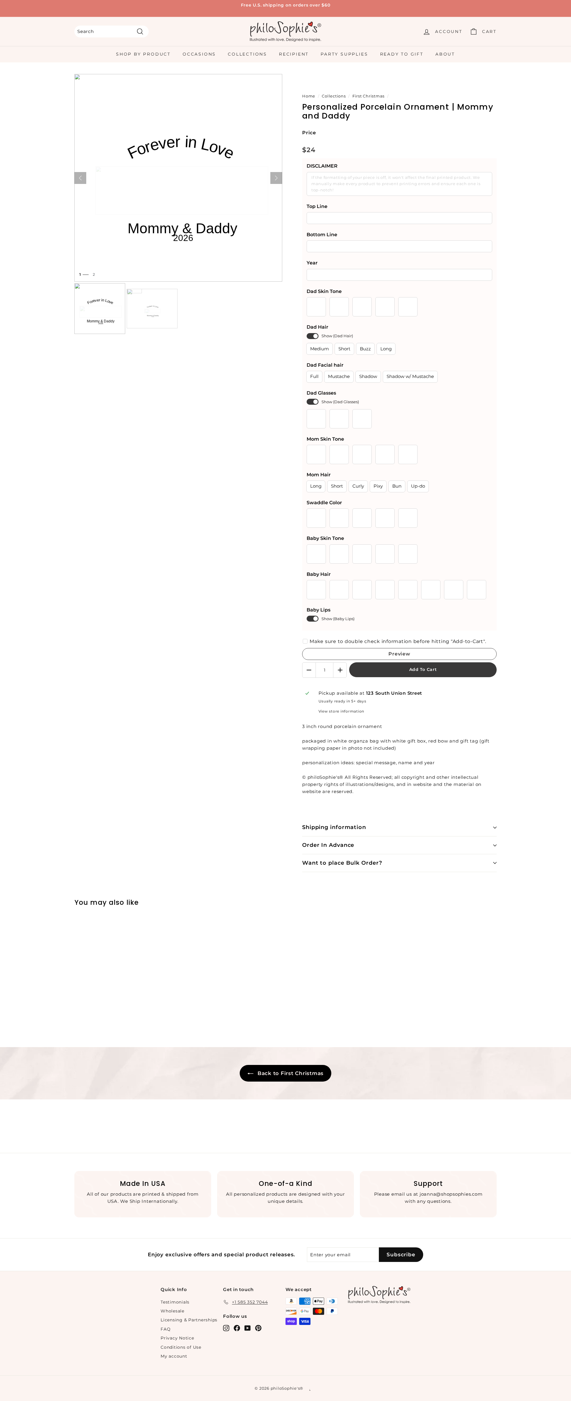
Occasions (199, 54)
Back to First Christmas (290, 1073)
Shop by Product (143, 54)
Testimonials (175, 1302)
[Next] (276, 178)
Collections (247, 54)
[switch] (313, 336)
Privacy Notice (177, 1338)
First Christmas (368, 96)
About (445, 54)
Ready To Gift (401, 54)
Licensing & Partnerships (189, 1320)
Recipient (294, 54)
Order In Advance (328, 845)
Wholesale (172, 1311)
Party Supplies (344, 54)
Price (309, 132)
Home (308, 96)
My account (174, 1356)
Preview (399, 654)
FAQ (165, 1329)
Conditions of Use (181, 1347)
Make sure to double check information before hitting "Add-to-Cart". (398, 641)
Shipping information (334, 827)
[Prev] (80, 178)
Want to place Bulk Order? (342, 863)
